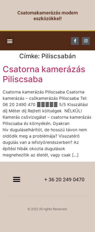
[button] (9, 40)
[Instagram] (86, 41)
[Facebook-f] (75, 41)
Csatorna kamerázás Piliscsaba (44, 74)
